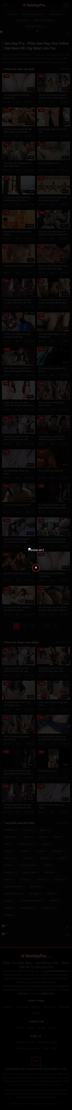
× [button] (36, 567)
